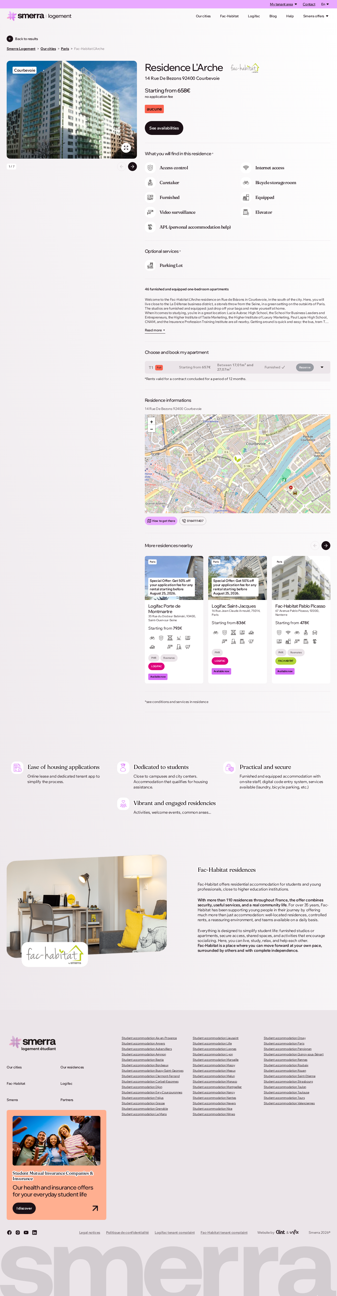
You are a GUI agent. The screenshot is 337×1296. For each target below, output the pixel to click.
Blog (273, 16)
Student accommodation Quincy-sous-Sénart (294, 1054)
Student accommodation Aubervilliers (147, 1049)
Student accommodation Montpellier (217, 1087)
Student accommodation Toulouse (286, 1092)
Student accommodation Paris (284, 1043)
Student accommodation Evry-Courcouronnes (152, 1092)
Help (290, 16)
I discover (24, 1208)
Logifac (254, 16)
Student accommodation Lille (212, 1043)
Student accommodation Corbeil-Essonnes (150, 1081)
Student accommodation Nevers (214, 1103)
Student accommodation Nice (212, 1108)
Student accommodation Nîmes (214, 1114)
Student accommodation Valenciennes (289, 1103)
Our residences (72, 1067)
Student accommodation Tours (284, 1098)
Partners (66, 1100)
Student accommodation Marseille (216, 1060)
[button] (237, 459)
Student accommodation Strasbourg (288, 1081)
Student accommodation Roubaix (286, 1065)
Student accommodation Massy (214, 1065)
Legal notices (89, 1232)
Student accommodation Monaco (215, 1081)
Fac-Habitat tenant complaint (224, 1232)
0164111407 (195, 521)
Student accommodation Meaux (214, 1070)
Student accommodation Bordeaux (145, 1065)
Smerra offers (313, 16)
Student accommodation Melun (214, 1076)
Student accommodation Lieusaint (216, 1038)
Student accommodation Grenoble (145, 1108)
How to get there (163, 521)
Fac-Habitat (229, 16)
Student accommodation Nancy (214, 1092)
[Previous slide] (121, 166)
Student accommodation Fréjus (143, 1098)
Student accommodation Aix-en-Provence (149, 1038)
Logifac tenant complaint (175, 1232)
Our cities (203, 16)
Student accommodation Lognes (214, 1049)
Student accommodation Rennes (285, 1060)
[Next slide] (132, 166)
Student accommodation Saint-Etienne (289, 1076)
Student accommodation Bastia (143, 1060)
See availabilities (164, 128)
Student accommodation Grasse (143, 1103)
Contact (309, 4)
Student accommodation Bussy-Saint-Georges (152, 1070)
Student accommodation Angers (143, 1043)
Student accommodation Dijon (142, 1087)
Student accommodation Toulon (285, 1087)
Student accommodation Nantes (214, 1098)
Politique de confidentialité (127, 1232)
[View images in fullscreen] (126, 148)
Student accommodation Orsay (284, 1038)
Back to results (26, 39)
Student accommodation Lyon (213, 1054)
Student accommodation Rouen (285, 1070)
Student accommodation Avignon (144, 1054)
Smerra (12, 1100)
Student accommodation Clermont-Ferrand (151, 1076)
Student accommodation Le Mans (144, 1114)
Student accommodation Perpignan (288, 1049)
